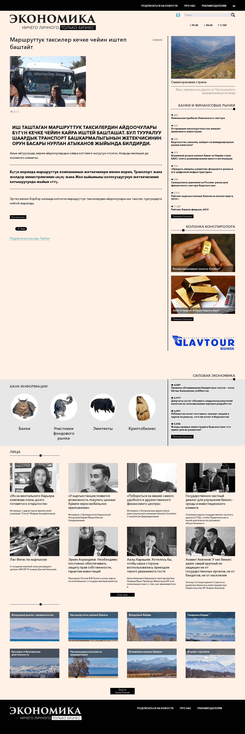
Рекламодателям (214, 5)
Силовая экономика (214, 375)
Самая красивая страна (188, 82)
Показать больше (182, 216)
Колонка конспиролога (210, 226)
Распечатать (18, 217)
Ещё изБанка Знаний (122, 691)
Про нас (189, 5)
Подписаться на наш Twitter (30, 238)
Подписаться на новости (159, 5)
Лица (15, 452)
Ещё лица (122, 594)
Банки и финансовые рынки (206, 105)
